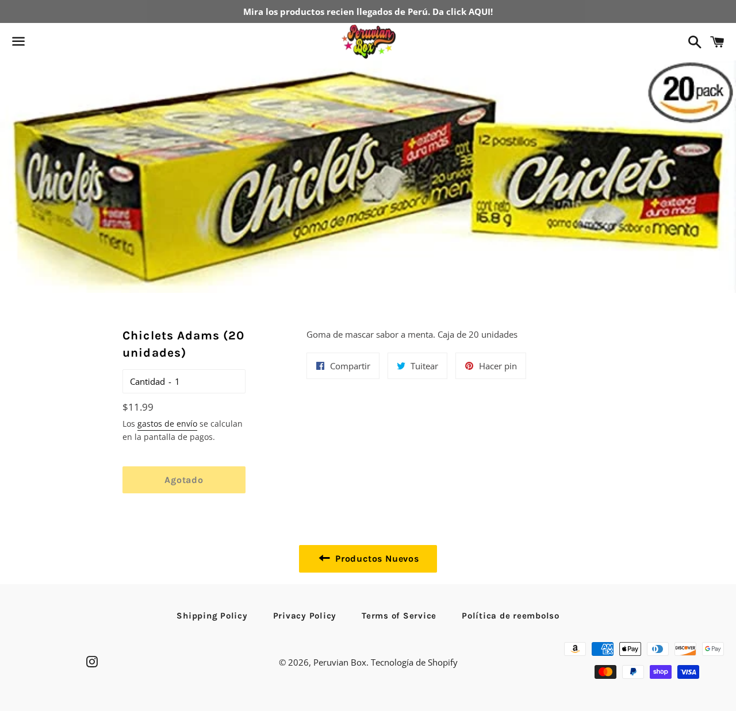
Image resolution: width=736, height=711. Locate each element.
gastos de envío (167, 423)
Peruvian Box (339, 662)
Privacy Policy (305, 615)
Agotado (184, 479)
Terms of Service (399, 615)
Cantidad (147, 381)
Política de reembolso (510, 615)
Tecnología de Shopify (414, 662)
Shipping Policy (212, 615)
